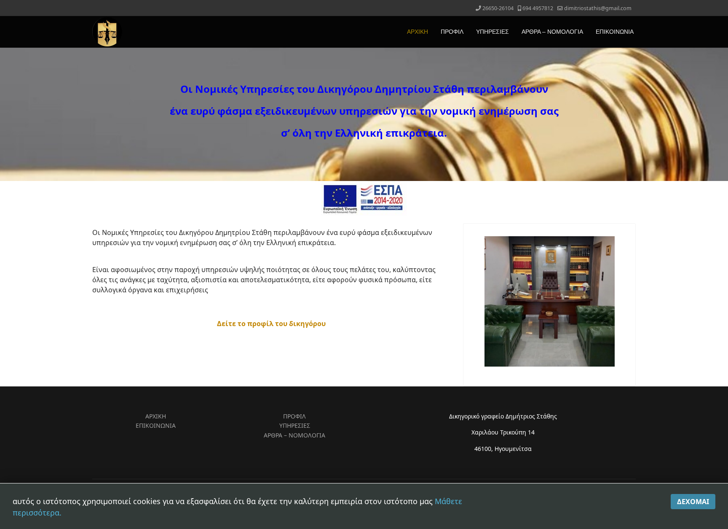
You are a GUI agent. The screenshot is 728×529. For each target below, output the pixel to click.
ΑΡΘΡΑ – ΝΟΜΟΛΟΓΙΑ (552, 31)
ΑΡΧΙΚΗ (417, 31)
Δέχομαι (693, 501)
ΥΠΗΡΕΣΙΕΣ (492, 31)
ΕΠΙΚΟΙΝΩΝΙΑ (615, 31)
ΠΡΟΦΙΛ (452, 31)
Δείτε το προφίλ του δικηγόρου (271, 323)
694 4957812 (537, 8)
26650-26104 (498, 8)
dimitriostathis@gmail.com (598, 8)
